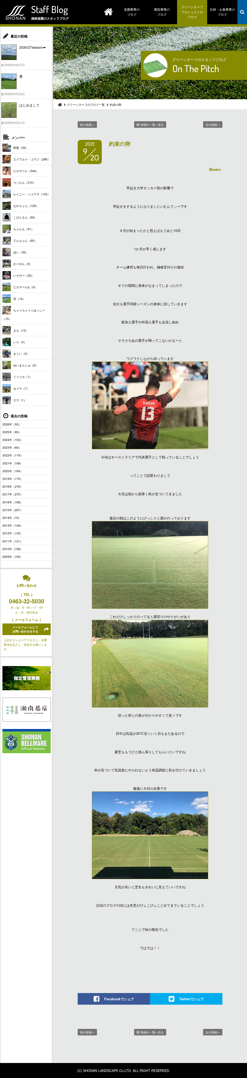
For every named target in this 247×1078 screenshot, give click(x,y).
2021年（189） (12, 463)
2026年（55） (11, 424)
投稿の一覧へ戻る (152, 124)
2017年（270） (12, 494)
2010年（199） (12, 549)
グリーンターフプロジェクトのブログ (192, 12)
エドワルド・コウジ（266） (31, 159)
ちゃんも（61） (23, 229)
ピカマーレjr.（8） (25, 287)
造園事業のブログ (132, 12)
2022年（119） (12, 455)
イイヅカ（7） (22, 377)
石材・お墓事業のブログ (222, 12)
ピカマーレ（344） (26, 171)
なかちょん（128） (26, 206)
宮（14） (19, 298)
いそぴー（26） (23, 275)
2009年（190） (12, 556)
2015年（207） (12, 510)
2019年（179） (12, 479)
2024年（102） (12, 440)
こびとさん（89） (25, 217)
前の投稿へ (87, 124)
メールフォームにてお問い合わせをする (25, 629)
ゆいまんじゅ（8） (25, 365)
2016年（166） (12, 502)
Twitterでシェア (191, 998)
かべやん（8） (22, 264)
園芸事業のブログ (162, 12)
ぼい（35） (20, 252)
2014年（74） (11, 518)
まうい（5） (21, 353)
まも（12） (20, 330)
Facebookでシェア (119, 998)
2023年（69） (11, 447)
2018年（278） (12, 486)
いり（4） (20, 342)
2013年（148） (12, 525)
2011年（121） (12, 541)
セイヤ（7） (21, 388)
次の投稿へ (213, 124)
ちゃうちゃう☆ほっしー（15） (23, 314)
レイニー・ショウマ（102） (31, 194)
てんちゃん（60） (25, 240)
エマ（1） (20, 400)
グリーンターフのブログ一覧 (86, 104)
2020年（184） (12, 471)
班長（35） (20, 147)
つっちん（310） (24, 182)
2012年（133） (12, 533)
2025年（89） (11, 432)
